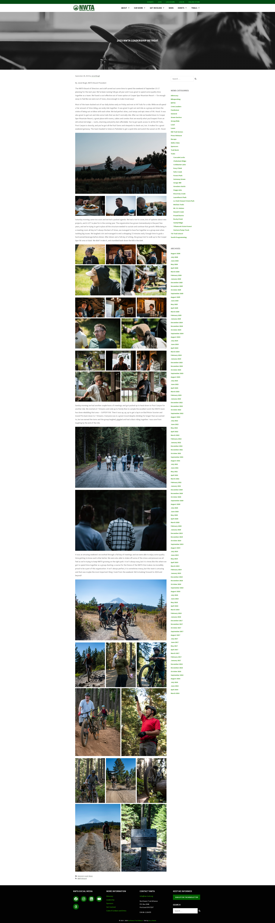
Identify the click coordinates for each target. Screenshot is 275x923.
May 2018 (174, 602)
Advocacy (174, 95)
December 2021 (177, 446)
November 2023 (177, 366)
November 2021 (177, 450)
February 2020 (176, 526)
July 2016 (174, 682)
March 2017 (175, 653)
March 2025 (175, 312)
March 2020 (175, 522)
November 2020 (177, 493)
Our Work (138, 8)
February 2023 (176, 395)
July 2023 (174, 381)
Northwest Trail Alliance (135, 920)
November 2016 (177, 668)
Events (181, 8)
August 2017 (175, 635)
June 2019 (174, 555)
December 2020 (177, 490)
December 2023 (177, 362)
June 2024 (174, 344)
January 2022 (176, 442)
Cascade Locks (179, 157)
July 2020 (174, 508)
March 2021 (175, 479)
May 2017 (174, 646)
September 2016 (177, 675)
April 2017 (174, 649)
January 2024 (176, 359)
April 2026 (174, 268)
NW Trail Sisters (177, 132)
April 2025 (174, 308)
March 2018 (175, 609)
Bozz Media (152, 920)
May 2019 (174, 559)
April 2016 (174, 689)
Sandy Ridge (178, 223)
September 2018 (177, 588)
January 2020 (176, 530)
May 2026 (174, 264)
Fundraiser (175, 110)
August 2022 (175, 417)
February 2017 (176, 657)
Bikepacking (175, 99)
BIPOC (173, 103)
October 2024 (176, 330)
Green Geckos (176, 117)
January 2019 (176, 573)
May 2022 (174, 428)
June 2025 (174, 301)
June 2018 (174, 599)
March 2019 (175, 566)
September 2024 (177, 333)
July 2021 (174, 464)
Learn (173, 128)
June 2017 (174, 642)
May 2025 (174, 304)
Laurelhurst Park (179, 197)
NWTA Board (82, 879)
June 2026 (174, 261)
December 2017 (177, 620)
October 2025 (176, 290)
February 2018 (176, 613)
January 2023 (176, 399)
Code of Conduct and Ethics (116, 911)
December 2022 (177, 402)
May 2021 (174, 471)
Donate (150, 2)
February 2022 (176, 439)
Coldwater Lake (179, 164)
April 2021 (174, 475)
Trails (194, 8)
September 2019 (177, 544)
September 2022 (177, 413)
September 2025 (177, 293)
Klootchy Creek (179, 194)
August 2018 (175, 591)
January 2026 (176, 279)
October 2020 (176, 497)
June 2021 (174, 468)
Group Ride (175, 121)
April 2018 (174, 606)
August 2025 (175, 297)
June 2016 (174, 686)
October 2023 (176, 370)
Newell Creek (178, 212)
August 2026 (175, 253)
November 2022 (177, 406)
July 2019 (174, 551)
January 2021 (176, 486)
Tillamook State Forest (182, 226)
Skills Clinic (175, 143)
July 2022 (174, 421)
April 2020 (174, 519)
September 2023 (177, 373)
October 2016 (176, 671)
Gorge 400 (177, 183)
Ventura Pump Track (181, 230)
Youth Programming (179, 237)
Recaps (173, 139)
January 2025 (176, 319)
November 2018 (177, 580)
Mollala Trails (178, 204)
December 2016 (177, 664)
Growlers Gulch (179, 186)
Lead (86, 876)
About (124, 8)
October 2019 (176, 540)
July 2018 (174, 595)
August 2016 (175, 679)
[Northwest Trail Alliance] (84, 8)
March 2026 (175, 272)
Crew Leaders (176, 106)
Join (160, 2)
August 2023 (175, 377)
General (80, 876)
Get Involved (156, 8)
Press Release (176, 135)
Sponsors (174, 146)
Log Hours (170, 2)
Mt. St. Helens (178, 208)
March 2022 (175, 435)
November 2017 (177, 624)
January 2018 (176, 617)
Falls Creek (177, 172)
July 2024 (174, 341)
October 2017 (176, 628)
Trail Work (175, 150)
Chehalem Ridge (179, 161)
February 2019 (176, 569)
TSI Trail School (177, 233)
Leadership (110, 900)
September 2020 (177, 500)
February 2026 (176, 275)
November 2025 (177, 286)
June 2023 (174, 384)
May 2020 (174, 515)
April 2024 (174, 348)
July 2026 (174, 257)
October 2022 (176, 410)
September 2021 (177, 457)
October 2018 (176, 584)
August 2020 (175, 504)
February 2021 (176, 482)
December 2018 (177, 577)
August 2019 (175, 548)
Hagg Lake (177, 190)
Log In (181, 2)
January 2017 (176, 660)
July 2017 (174, 639)
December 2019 (177, 533)
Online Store (194, 2)
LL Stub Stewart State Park (183, 201)
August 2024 (175, 337)
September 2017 (177, 631)
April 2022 (174, 431)
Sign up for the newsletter (186, 897)
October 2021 (176, 453)
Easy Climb (177, 168)
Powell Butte (178, 215)
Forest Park (177, 175)
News (171, 8)
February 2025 (176, 315)
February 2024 (176, 355)
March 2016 (175, 693)
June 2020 (174, 511)
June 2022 (174, 424)
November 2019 (177, 537)
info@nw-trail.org (146, 896)
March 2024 (175, 352)
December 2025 (177, 282)
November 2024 (177, 326)
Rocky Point (178, 219)
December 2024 (177, 322)
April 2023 (174, 388)
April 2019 (174, 562)
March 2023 (175, 391)
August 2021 (175, 461)
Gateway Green (179, 179)
